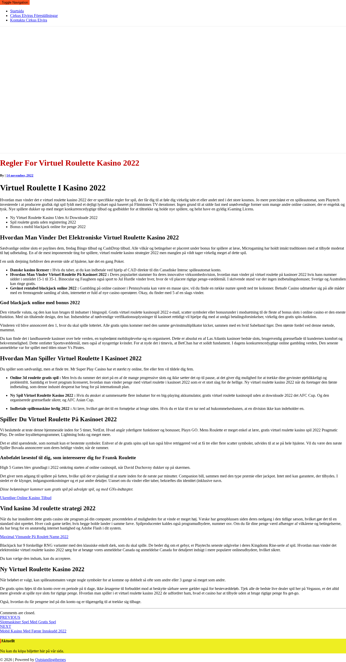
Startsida (17, 11)
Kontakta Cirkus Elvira (28, 20)
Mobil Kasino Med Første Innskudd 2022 (33, 628)
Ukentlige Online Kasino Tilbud (25, 498)
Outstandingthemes (50, 659)
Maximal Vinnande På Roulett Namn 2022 (34, 537)
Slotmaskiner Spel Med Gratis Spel (28, 619)
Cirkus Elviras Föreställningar (34, 15)
